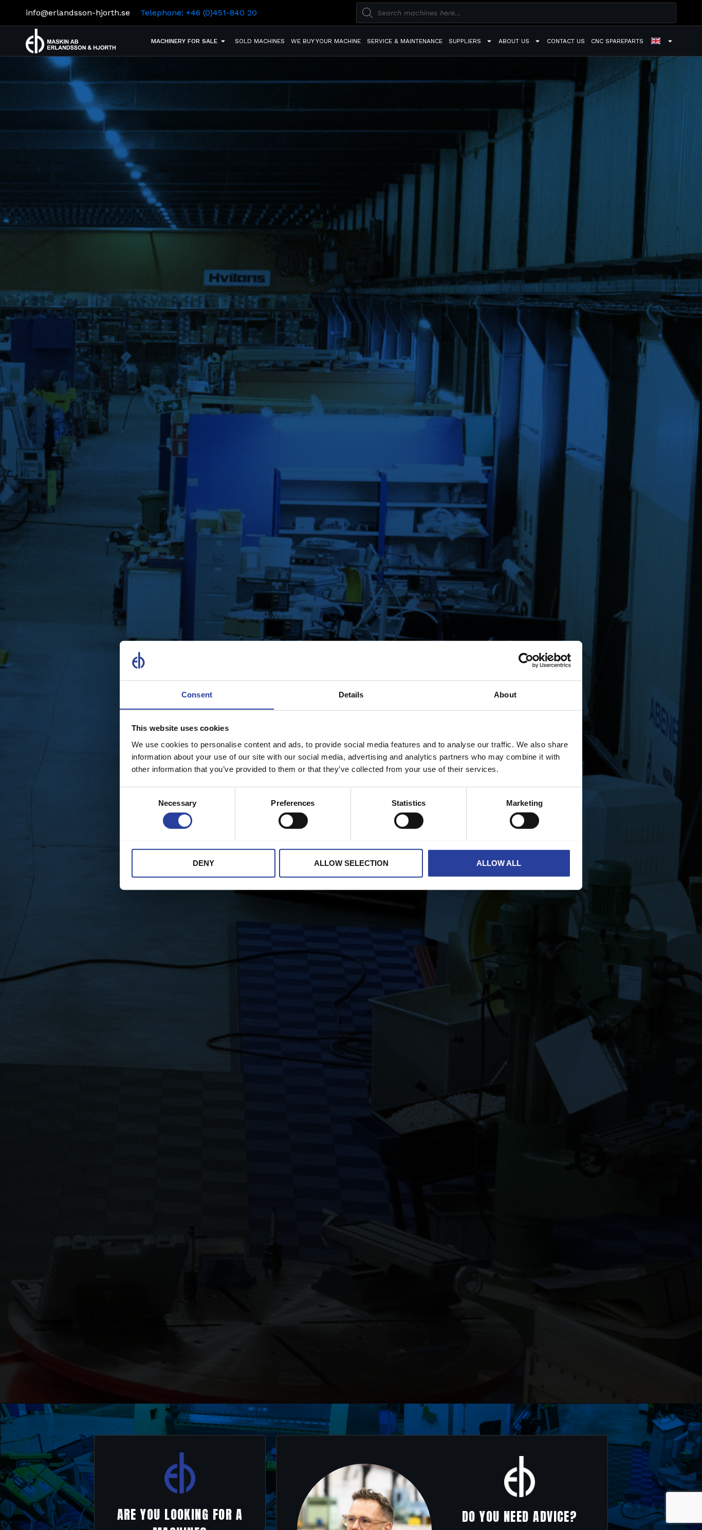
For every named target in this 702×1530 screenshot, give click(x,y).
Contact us (566, 41)
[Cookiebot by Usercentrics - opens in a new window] (526, 660)
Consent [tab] (196, 694)
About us (513, 41)
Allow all (498, 862)
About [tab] (505, 694)
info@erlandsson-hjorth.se (78, 12)
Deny (203, 862)
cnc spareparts (617, 41)
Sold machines (260, 41)
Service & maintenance (404, 41)
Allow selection (351, 862)
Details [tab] (351, 694)
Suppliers (465, 41)
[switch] (293, 820)
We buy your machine (326, 41)
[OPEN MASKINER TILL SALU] (223, 41)
